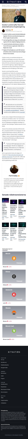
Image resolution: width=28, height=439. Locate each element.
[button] (26, 2)
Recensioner (3, 373)
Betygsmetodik (4, 367)
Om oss (2, 359)
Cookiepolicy (3, 403)
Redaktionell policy (5, 364)
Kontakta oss (4, 362)
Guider (2, 375)
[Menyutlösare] (3, 2)
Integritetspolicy (4, 400)
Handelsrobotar (4, 384)
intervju (21, 134)
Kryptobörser (3, 386)
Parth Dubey (13, 176)
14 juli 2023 (22, 112)
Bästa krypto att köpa (5, 389)
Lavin (4, 303)
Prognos (2, 378)
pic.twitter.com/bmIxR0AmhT (12, 110)
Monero (5, 321)
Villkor (2, 397)
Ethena (5, 285)
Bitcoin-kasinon (4, 392)
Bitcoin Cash (6, 339)
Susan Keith (23, 216)
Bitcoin (5, 267)
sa (14, 77)
